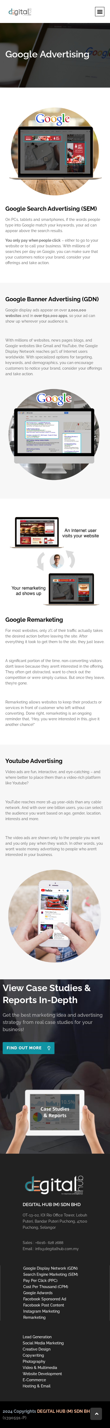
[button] (99, 11)
